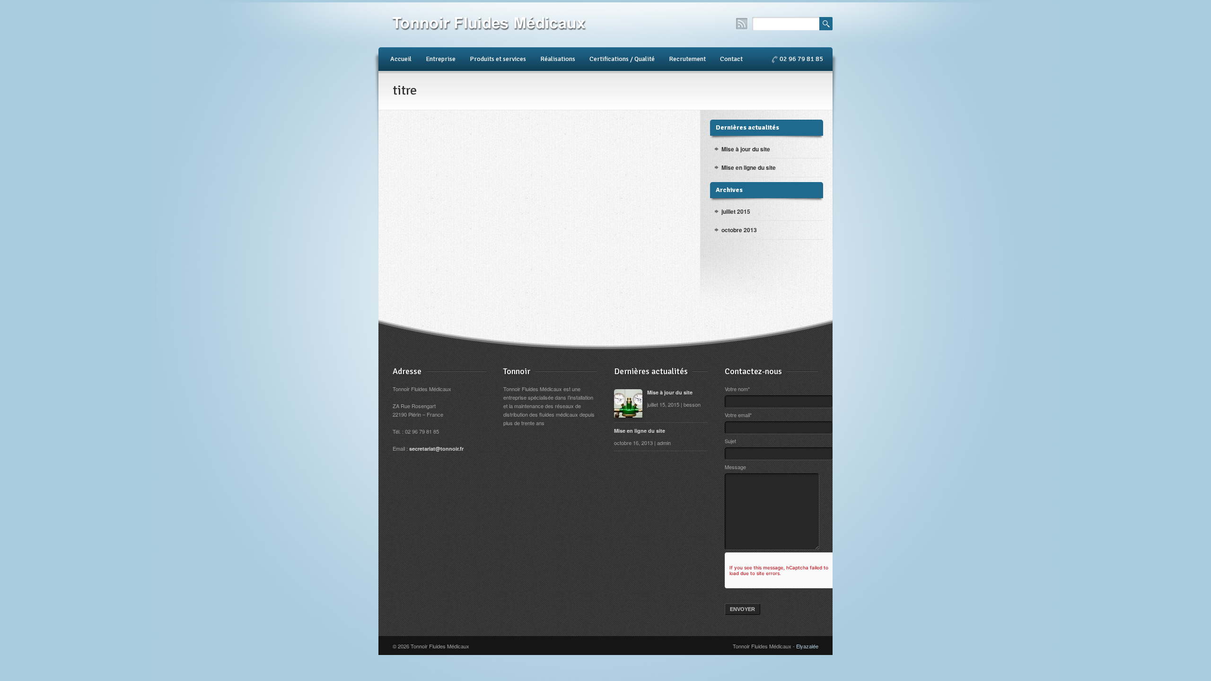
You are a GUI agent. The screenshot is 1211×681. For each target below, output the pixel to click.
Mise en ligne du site (748, 167)
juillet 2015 (735, 211)
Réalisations (557, 59)
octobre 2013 (739, 230)
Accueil (401, 59)
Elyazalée (807, 646)
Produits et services (498, 59)
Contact (731, 59)
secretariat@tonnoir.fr (436, 448)
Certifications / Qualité (622, 59)
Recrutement (687, 59)
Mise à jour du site (745, 149)
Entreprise (441, 59)
